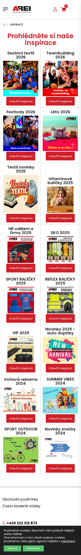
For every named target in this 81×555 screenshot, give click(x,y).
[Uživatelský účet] (55, 9)
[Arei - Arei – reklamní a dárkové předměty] (21, 9)
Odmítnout (33, 548)
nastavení (68, 541)
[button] (20, 101)
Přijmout (12, 548)
